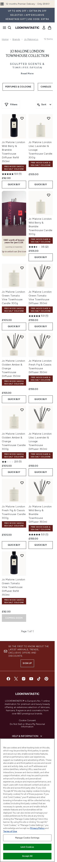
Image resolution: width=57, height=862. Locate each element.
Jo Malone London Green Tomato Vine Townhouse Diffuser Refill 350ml (13, 587)
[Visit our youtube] (31, 679)
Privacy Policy (37, 828)
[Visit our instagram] (23, 679)
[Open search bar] (9, 27)
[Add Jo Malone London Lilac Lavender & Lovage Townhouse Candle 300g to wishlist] (48, 118)
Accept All (27, 856)
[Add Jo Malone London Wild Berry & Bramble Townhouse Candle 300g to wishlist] (48, 195)
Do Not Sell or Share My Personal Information (27, 725)
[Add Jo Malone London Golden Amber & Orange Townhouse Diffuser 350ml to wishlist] (22, 337)
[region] (27, 800)
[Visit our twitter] (16, 679)
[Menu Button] (3, 27)
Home (5, 39)
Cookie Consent (27, 720)
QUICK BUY (14, 184)
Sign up (27, 663)
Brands (16, 39)
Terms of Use (10, 831)
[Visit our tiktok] (39, 679)
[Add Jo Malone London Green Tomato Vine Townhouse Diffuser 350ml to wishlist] (48, 268)
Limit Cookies (27, 847)
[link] (43, 27)
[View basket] (49, 27)
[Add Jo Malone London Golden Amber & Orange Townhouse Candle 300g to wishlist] (22, 410)
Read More (27, 73)
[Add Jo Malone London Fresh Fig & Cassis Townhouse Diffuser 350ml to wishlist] (48, 337)
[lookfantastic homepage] (27, 27)
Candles (46, 86)
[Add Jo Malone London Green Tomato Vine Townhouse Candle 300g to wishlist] (22, 268)
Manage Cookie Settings (27, 838)
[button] (14, 223)
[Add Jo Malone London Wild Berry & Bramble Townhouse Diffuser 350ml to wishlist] (48, 483)
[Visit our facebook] (8, 679)
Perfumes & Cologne (18, 86)
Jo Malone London (34, 39)
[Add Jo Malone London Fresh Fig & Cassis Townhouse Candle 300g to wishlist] (22, 483)
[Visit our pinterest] (46, 679)
